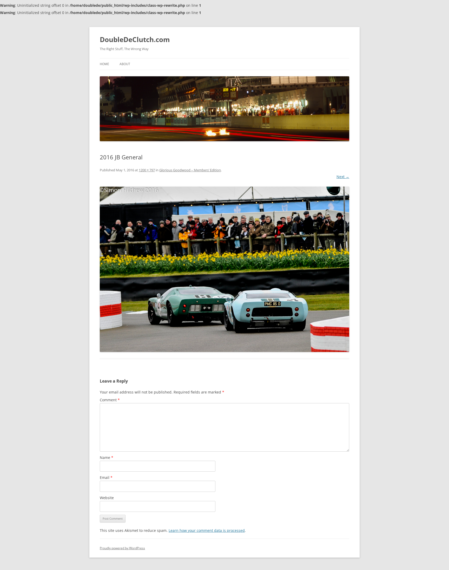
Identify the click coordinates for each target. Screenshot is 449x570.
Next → (342, 176)
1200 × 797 (147, 170)
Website (107, 497)
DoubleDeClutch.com (135, 39)
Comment (110, 399)
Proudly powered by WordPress (122, 548)
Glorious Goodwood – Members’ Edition (190, 170)
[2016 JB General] (224, 269)
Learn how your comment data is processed (207, 530)
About (125, 64)
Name (106, 457)
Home (104, 64)
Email (106, 477)
